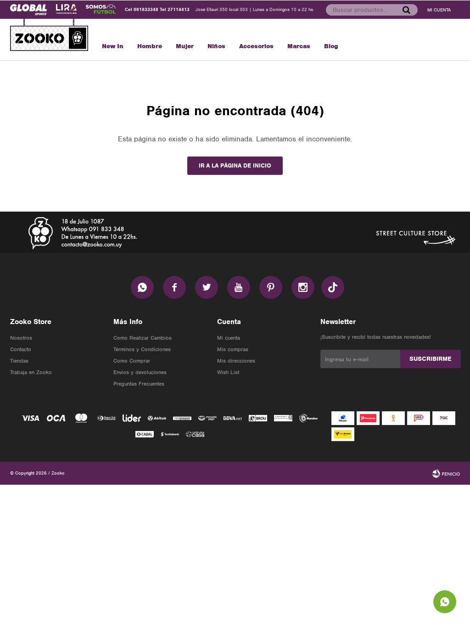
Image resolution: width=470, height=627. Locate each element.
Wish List (228, 372)
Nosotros (21, 337)
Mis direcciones (236, 360)
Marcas (298, 46)
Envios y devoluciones (140, 372)
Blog (331, 46)
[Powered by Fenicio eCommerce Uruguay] (446, 473)
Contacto (20, 349)
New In (112, 46)
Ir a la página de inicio (235, 165)
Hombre (149, 46)
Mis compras (232, 349)
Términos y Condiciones (142, 349)
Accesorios (256, 46)
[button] (406, 9)
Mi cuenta (228, 337)
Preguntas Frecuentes (138, 383)
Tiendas (19, 360)
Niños (216, 46)
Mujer (185, 46)
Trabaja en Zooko (31, 372)
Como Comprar (131, 360)
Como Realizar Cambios (142, 337)
